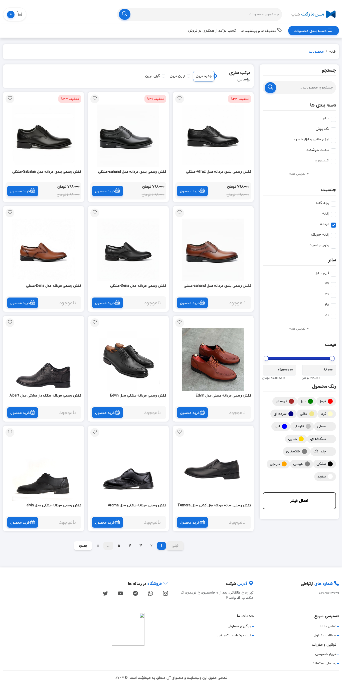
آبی (277, 426)
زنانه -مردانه (320, 234)
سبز (303, 401)
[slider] (332, 358)
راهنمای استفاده (324, 663)
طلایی (292, 439)
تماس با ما (328, 626)
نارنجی (275, 464)
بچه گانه (322, 203)
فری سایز (322, 273)
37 (326, 283)
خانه (332, 51)
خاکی (303, 414)
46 (327, 294)
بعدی (83, 545)
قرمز (322, 401)
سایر (325, 118)
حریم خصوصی (325, 654)
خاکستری (293, 451)
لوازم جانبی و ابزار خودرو (311, 139)
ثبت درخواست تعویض (234, 635)
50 (327, 315)
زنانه (325, 213)
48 (327, 305)
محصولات (316, 51)
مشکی (321, 464)
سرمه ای (280, 414)
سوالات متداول (325, 635)
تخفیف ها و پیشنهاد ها (259, 31)
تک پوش (322, 129)
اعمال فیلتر (299, 501)
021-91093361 (329, 593)
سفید (321, 476)
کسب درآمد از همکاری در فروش (212, 30)
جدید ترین (204, 76)
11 (98, 545)
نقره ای (298, 426)
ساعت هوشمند (317, 150)
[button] (14, 14)
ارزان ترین (177, 76)
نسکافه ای (318, 439)
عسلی (321, 426)
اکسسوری (322, 160)
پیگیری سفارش (239, 626)
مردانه (324, 224)
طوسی (298, 464)
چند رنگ (319, 451)
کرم (323, 414)
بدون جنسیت (319, 245)
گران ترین (152, 76)
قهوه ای (281, 401)
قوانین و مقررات (324, 644)
